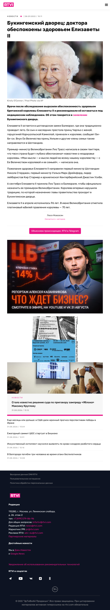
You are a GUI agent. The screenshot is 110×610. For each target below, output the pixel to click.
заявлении (80, 115)
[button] (107, 5)
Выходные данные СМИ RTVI (23, 474)
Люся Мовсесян (55, 215)
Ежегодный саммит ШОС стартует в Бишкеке (32, 433)
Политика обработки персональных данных (31, 483)
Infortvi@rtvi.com (42, 522)
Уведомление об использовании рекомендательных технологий (44, 564)
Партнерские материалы (22, 536)
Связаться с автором (55, 219)
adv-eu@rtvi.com (33, 533)
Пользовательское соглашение (25, 479)
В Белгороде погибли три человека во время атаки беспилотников (44, 454)
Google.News (17, 553)
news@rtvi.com (34, 525)
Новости (12, 16)
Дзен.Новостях (22, 550)
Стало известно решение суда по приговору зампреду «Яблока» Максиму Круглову (53, 404)
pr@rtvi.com (32, 529)
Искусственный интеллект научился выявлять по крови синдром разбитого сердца (54, 443)
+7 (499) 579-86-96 (23, 518)
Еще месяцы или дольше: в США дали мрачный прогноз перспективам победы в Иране (51, 421)
